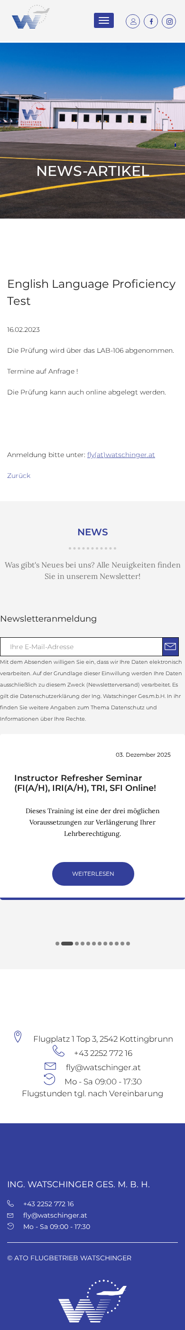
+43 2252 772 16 (103, 1053)
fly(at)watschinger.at (121, 454)
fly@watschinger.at (103, 1067)
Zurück (18, 475)
